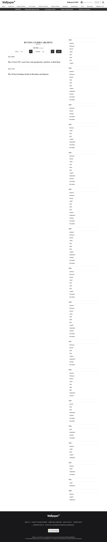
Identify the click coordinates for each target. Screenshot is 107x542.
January (71, 43)
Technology (65, 6)
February (71, 46)
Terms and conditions (55, 522)
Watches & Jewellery (43, 6)
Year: (17, 51)
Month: (38, 51)
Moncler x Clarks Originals (67, 9)
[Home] (3, 6)
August (71, 63)
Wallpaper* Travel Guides (84, 9)
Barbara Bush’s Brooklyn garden (32, 9)
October (71, 94)
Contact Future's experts (39, 522)
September (72, 91)
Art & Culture (32, 6)
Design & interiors (21, 6)
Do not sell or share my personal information (59, 525)
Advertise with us (38, 525)
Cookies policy (77, 522)
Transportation (74, 6)
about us (27, 522)
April (70, 52)
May (70, 54)
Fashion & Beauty (55, 6)
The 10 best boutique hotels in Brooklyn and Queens (28, 74)
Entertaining (90, 6)
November (72, 97)
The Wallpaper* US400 (50, 9)
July (70, 60)
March (71, 49)
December (72, 100)
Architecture (11, 6)
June (70, 57)
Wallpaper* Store (100, 6)
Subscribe (97, 2)
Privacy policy (67, 522)
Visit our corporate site (70, 537)
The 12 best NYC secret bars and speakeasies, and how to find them (34, 62)
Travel (82, 6)
